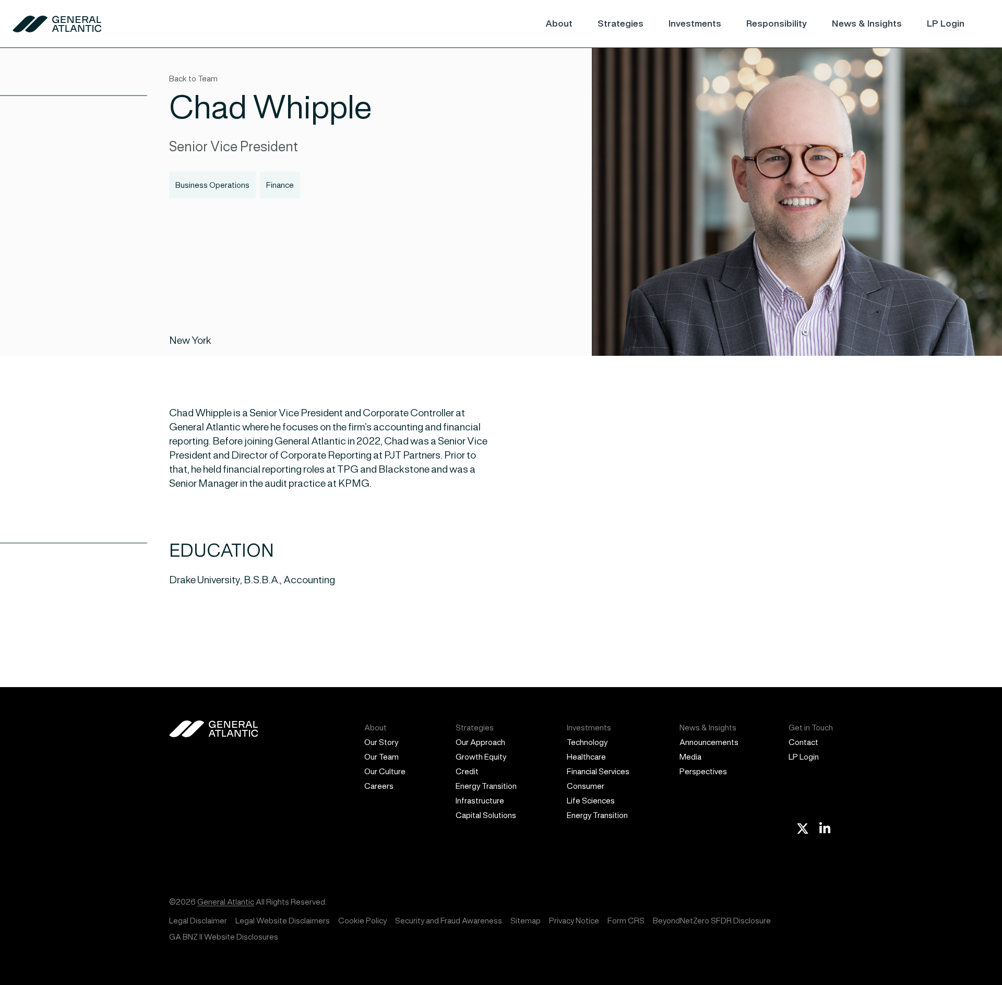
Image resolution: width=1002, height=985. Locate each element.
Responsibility (776, 23)
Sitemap (525, 921)
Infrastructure (480, 801)
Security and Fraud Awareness (448, 921)
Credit (467, 771)
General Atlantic (225, 902)
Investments (695, 23)
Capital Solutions (486, 815)
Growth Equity (481, 757)
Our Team (381, 757)
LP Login (945, 23)
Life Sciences (591, 801)
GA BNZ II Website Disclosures (223, 937)
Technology (587, 742)
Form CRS (626, 921)
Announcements (708, 742)
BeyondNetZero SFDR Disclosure (712, 921)
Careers (378, 786)
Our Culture (384, 771)
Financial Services (598, 771)
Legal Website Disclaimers (282, 921)
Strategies (620, 23)
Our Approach (480, 742)
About (558, 23)
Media (690, 757)
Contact (803, 742)
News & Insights (867, 23)
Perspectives (703, 771)
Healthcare (586, 757)
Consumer (585, 786)
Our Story (381, 742)
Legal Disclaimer (198, 921)
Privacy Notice (574, 921)
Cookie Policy (362, 921)
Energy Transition (486, 786)
